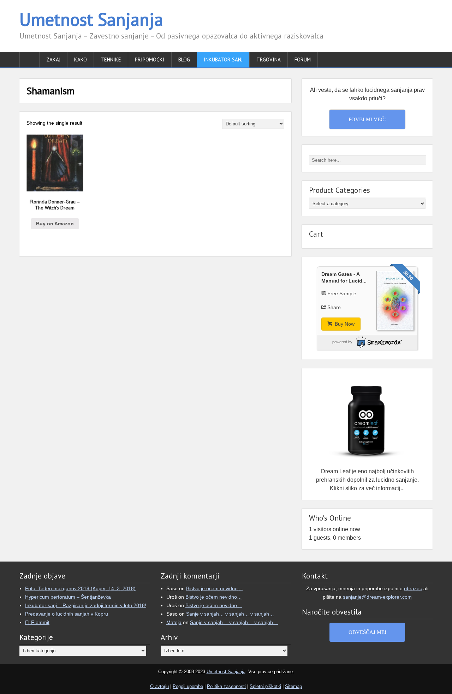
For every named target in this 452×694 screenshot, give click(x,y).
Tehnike (111, 59)
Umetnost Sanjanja (91, 19)
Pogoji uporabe (188, 686)
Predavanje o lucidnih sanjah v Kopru (66, 614)
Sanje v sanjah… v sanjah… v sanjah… (230, 614)
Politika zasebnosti (226, 686)
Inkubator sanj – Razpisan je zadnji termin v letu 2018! (85, 605)
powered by (342, 342)
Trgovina (268, 59)
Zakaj (53, 59)
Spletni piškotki (265, 686)
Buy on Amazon (55, 223)
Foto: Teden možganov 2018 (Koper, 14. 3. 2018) (80, 588)
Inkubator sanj (223, 59)
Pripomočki (150, 59)
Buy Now (344, 324)
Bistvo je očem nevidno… (214, 588)
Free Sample (341, 293)
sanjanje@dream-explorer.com (377, 597)
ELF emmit (37, 622)
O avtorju (159, 686)
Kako (80, 59)
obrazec (413, 588)
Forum (303, 59)
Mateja (174, 622)
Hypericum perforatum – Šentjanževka (68, 597)
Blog (184, 59)
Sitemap (293, 686)
